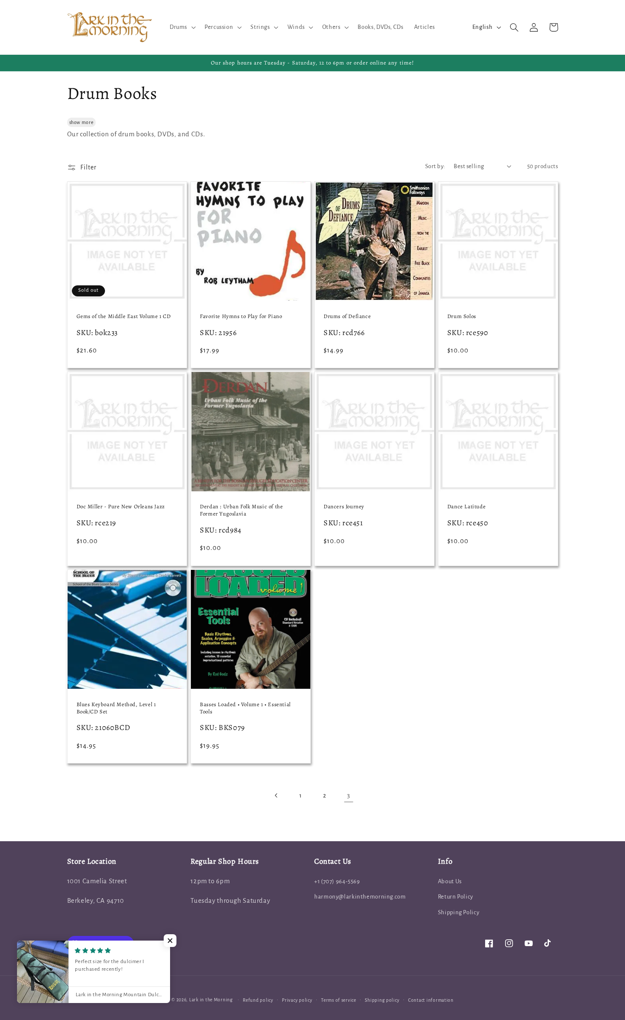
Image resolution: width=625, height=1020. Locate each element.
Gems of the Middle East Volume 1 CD (124, 316)
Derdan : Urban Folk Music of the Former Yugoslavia (241, 510)
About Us (450, 881)
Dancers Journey (344, 506)
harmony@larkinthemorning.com (360, 896)
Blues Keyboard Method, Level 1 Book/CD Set (116, 708)
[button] (181, 27)
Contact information (431, 1000)
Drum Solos (461, 316)
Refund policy (258, 1000)
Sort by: (435, 166)
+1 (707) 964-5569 (337, 881)
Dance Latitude (466, 506)
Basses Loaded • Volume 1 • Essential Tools (245, 708)
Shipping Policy (458, 912)
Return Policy (455, 896)
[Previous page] (276, 795)
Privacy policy (297, 1000)
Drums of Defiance (347, 316)
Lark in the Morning (211, 999)
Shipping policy (382, 1000)
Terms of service (338, 1000)
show (75, 122)
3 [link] (348, 795)
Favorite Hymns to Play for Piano (241, 316)
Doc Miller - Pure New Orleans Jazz (121, 506)
